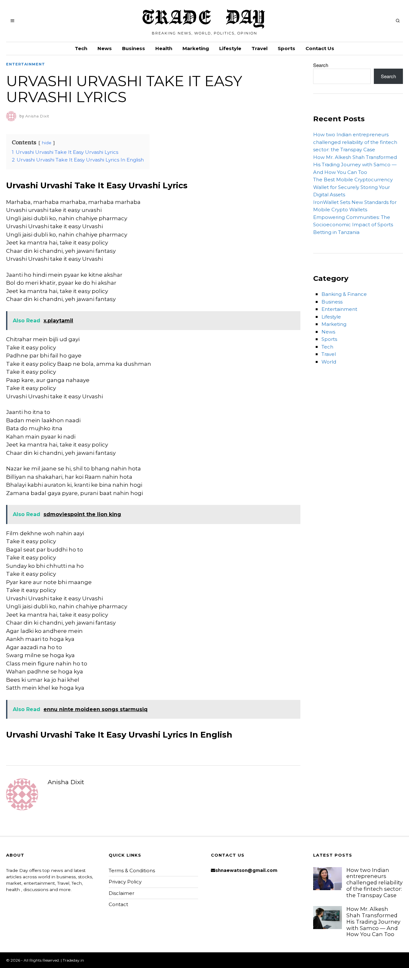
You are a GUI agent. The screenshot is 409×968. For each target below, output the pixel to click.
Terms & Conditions (132, 870)
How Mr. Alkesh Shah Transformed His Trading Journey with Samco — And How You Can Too (355, 164)
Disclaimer (121, 893)
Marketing (195, 48)
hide (46, 142)
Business (133, 48)
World (328, 362)
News (104, 48)
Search (320, 65)
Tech (81, 48)
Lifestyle (230, 48)
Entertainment (25, 64)
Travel (259, 48)
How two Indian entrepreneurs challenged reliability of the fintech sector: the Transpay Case (355, 142)
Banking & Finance (344, 294)
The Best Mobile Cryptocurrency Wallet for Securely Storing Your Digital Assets (353, 187)
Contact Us (319, 48)
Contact (118, 904)
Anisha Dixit (66, 782)
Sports (286, 48)
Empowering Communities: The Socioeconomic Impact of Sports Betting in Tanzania (353, 224)
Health (163, 48)
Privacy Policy (125, 882)
